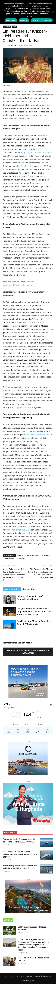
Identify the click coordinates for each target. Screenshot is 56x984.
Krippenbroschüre (23, 407)
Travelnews (21, 558)
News (14, 26)
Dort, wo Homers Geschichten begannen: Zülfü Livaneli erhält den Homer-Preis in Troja (34, 611)
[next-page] (8, 633)
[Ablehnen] (52, 12)
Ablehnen (24, 20)
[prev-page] (4, 633)
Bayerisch (20, 555)
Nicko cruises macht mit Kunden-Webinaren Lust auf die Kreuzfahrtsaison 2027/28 (20, 854)
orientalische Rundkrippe (37, 434)
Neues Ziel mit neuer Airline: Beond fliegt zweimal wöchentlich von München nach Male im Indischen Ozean (14, 574)
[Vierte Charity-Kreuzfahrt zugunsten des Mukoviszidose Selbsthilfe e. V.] (46, 868)
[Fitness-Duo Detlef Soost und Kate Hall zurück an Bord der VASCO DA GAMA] (46, 842)
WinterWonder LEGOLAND (18, 530)
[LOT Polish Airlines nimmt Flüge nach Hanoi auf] (9, 930)
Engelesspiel (26, 166)
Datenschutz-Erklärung (24, 976)
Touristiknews (9, 558)
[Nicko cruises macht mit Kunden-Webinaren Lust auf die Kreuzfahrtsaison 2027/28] (46, 855)
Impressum (9, 976)
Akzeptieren (11, 20)
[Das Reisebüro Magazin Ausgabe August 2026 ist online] (9, 624)
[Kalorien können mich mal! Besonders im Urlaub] (9, 599)
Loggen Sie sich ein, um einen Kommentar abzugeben (28, 651)
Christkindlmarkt (33, 555)
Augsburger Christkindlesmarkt (35, 152)
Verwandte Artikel (11, 589)
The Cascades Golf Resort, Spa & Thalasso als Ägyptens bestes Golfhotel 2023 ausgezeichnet (40, 573)
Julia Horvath (11, 45)
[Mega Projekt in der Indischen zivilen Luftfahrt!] (9, 961)
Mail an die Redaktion (43, 976)
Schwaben (45, 555)
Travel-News (7, 26)
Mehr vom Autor (29, 589)
